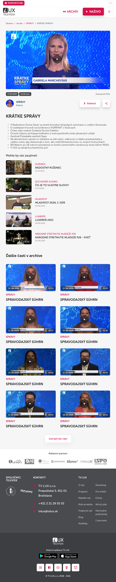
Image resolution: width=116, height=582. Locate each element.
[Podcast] (67, 567)
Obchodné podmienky (101, 512)
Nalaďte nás (84, 498)
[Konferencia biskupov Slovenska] (11, 491)
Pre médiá (100, 491)
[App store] (68, 556)
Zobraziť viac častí (58, 439)
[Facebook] (49, 567)
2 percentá (101, 520)
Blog (80, 517)
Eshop (98, 498)
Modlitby (83, 523)
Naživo (95, 11)
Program (83, 491)
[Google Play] (48, 556)
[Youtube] (58, 567)
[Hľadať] (110, 3)
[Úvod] (9, 11)
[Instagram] (40, 567)
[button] (89, 103)
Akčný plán (101, 504)
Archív (72, 11)
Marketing (100, 485)
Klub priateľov (85, 504)
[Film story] (27, 492)
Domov (9, 23)
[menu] (109, 12)
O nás (81, 485)
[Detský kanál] (75, 567)
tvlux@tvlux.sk (48, 511)
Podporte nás (15, 3)
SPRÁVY (30, 23)
